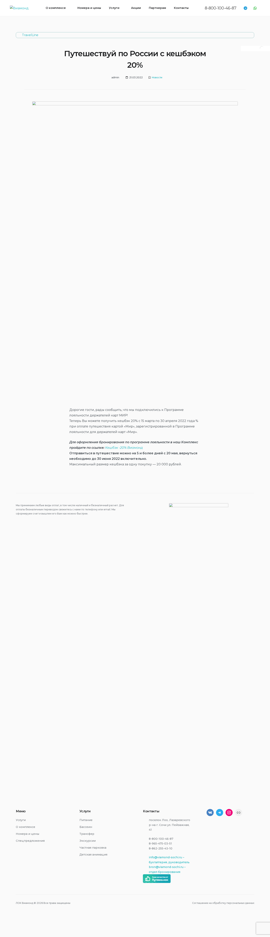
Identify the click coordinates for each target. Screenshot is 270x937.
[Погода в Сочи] (262, 49)
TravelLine (30, 35)
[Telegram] (245, 8)
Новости (157, 77)
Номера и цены (89, 8)
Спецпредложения (30, 841)
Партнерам (157, 8)
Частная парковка (92, 847)
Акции (136, 8)
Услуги (114, 8)
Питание (86, 820)
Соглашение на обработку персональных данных (223, 902)
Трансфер (86, 834)
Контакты (181, 8)
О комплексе (56, 8)
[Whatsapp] (255, 8)
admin (115, 77)
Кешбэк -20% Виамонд (124, 448)
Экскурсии (87, 841)
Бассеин (85, 827)
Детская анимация (93, 854)
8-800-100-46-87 (220, 8)
